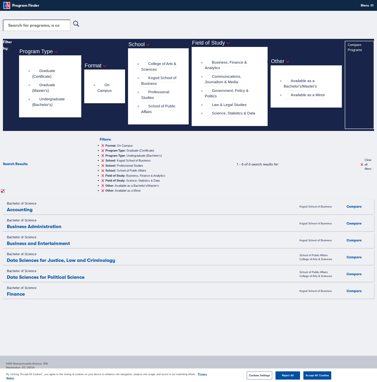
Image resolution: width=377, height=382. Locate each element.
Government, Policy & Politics (227, 93)
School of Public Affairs (158, 109)
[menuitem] (51, 73)
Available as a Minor (308, 95)
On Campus (104, 88)
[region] (188, 375)
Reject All (288, 375)
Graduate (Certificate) (43, 74)
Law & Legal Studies (229, 105)
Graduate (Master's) (43, 88)
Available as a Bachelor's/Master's (300, 84)
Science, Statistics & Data (233, 113)
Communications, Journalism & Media (223, 79)
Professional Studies (155, 95)
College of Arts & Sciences (158, 66)
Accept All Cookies (317, 375)
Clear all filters (368, 164)
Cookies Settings (259, 375)
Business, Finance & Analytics (226, 65)
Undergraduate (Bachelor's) (48, 102)
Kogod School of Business (158, 81)
